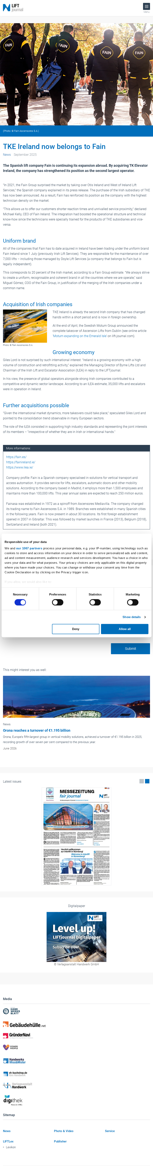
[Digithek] (76, 1100)
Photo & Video (64, 1131)
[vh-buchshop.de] (76, 1074)
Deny (75, 629)
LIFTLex (8, 1141)
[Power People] (76, 1047)
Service (110, 1131)
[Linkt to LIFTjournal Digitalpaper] (76, 937)
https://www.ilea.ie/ (19, 467)
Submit (130, 649)
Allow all (125, 629)
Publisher (60, 1141)
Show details (132, 617)
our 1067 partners (29, 548)
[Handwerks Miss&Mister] (76, 1060)
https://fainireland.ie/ (20, 462)
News (7, 1131)
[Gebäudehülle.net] (76, 1024)
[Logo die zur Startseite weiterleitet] (13, 8)
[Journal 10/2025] (76, 836)
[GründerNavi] (76, 1036)
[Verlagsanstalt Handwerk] (76, 1085)
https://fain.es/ (16, 457)
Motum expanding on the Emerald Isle (79, 336)
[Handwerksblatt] (76, 1011)
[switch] (57, 602)
